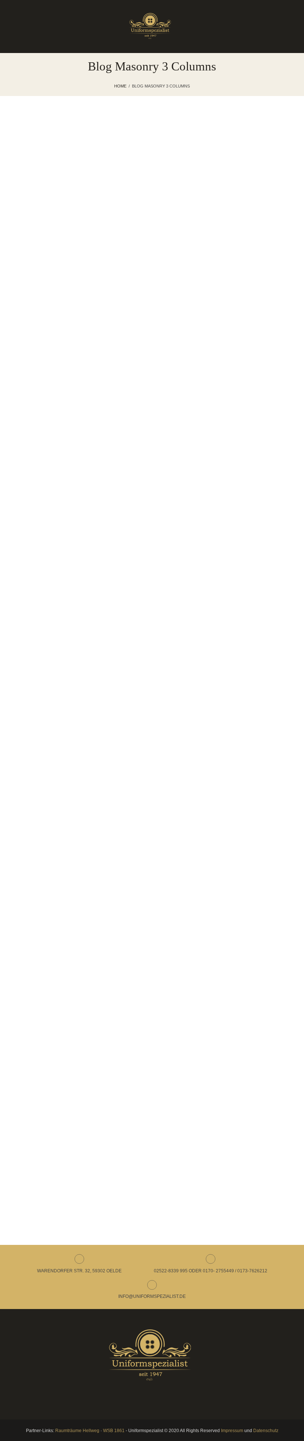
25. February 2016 (61, 1129)
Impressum (232, 1430)
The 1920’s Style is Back (58, 478)
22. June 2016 (57, 193)
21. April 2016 (56, 566)
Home (120, 86)
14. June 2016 (57, 347)
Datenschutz (265, 1430)
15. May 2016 (56, 456)
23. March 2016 (58, 784)
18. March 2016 (58, 902)
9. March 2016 (57, 1020)
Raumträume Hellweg (77, 1430)
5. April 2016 (55, 675)
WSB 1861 (114, 1430)
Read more (56, 240)
